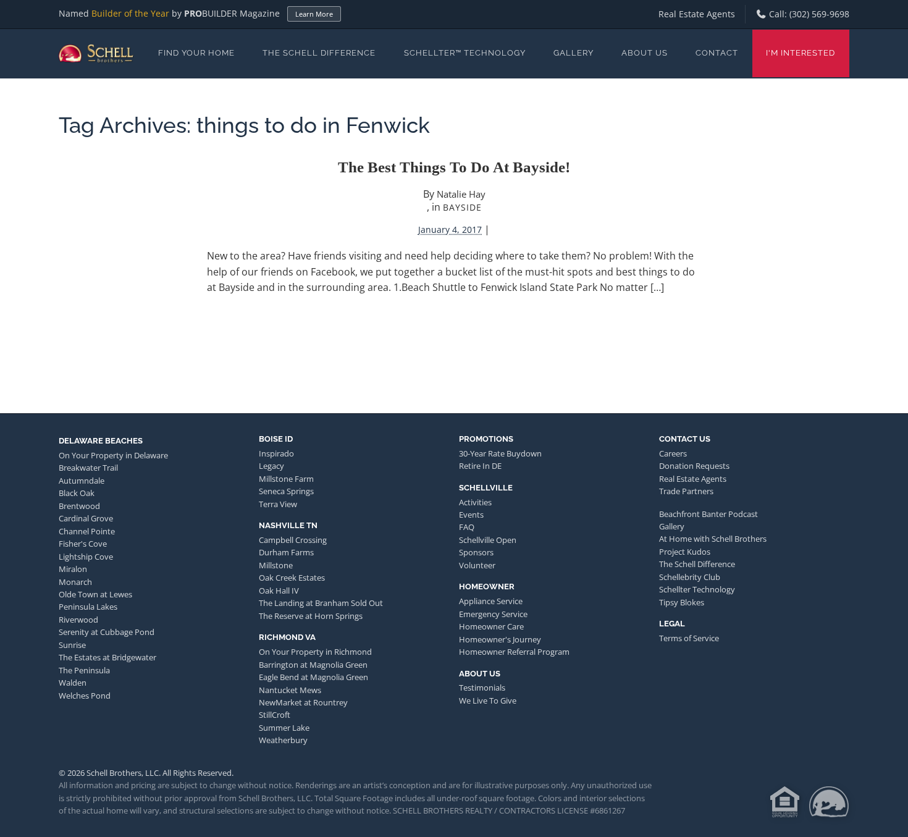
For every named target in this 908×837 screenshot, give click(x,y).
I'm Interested (800, 52)
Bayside (462, 207)
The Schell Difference (319, 52)
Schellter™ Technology (465, 52)
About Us (644, 52)
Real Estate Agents (696, 14)
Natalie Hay (461, 194)
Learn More (314, 14)
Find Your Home (196, 52)
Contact (717, 52)
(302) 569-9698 (819, 14)
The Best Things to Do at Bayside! (454, 167)
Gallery (573, 52)
